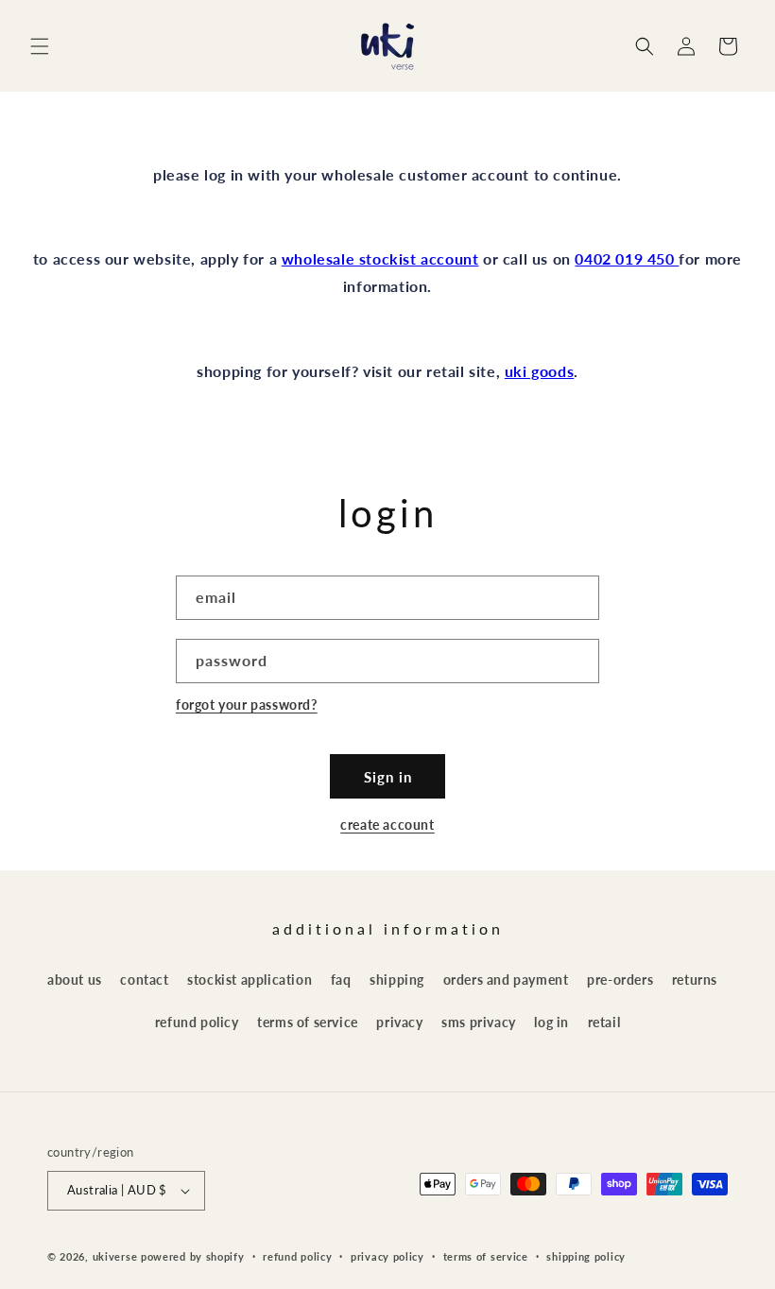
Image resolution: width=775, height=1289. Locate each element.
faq (341, 979)
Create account (387, 824)
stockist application (249, 979)
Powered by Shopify (193, 1256)
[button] (39, 46)
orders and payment (506, 979)
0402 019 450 (627, 258)
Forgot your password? (247, 704)
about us (74, 979)
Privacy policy (387, 1256)
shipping (397, 979)
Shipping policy (586, 1256)
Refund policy (297, 1256)
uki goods (539, 371)
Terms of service (485, 1256)
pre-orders (620, 979)
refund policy (197, 1022)
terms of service (307, 1022)
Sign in (388, 776)
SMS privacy (478, 1022)
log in (551, 1022)
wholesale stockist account (380, 258)
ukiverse (115, 1256)
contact (144, 979)
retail (604, 1022)
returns (694, 979)
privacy (399, 1022)
